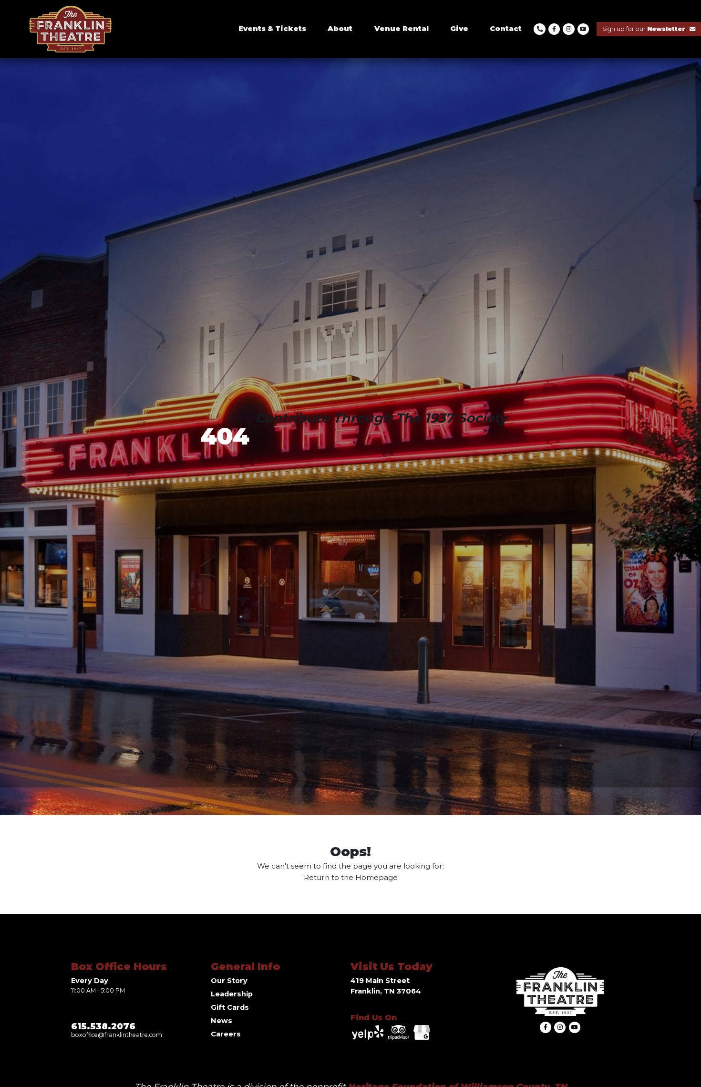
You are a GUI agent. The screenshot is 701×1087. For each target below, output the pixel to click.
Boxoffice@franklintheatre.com (116, 1034)
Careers (226, 1034)
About (340, 28)
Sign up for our (643, 28)
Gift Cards (230, 1007)
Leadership (232, 994)
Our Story (229, 980)
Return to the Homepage (351, 877)
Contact (506, 28)
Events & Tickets (272, 28)
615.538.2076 (103, 1026)
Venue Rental (401, 28)
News (221, 1020)
